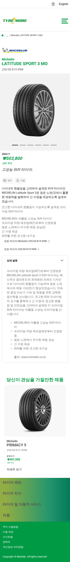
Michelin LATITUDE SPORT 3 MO (27, 35)
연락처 (6, 541)
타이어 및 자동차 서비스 (22, 504)
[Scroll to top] (61, 554)
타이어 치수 (12, 493)
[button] (7, 35)
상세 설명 (12, 260)
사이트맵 (8, 536)
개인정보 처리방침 (13, 546)
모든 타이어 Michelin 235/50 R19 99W (25, 241)
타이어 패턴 (12, 482)
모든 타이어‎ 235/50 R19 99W (20, 249)
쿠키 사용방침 (10, 526)
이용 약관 (8, 531)
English (63, 4)
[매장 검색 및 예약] (53, 4)
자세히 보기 (14, 469)
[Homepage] (2, 35)
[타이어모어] (14, 21)
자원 (6, 515)
